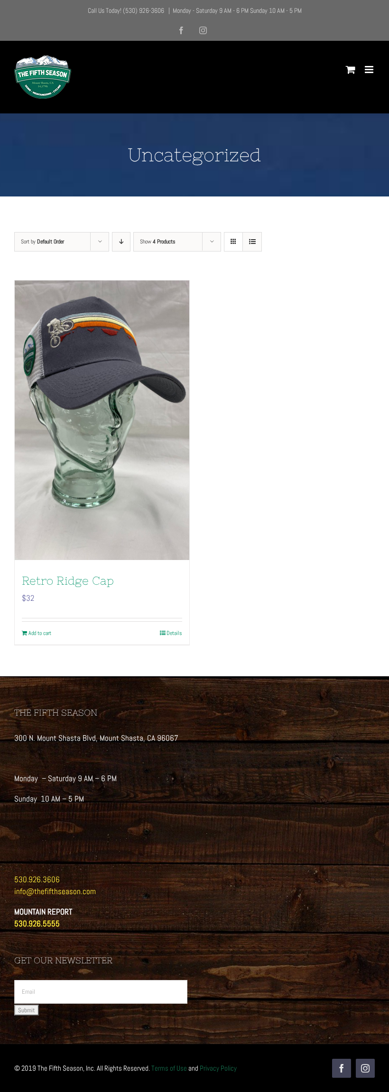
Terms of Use (169, 1068)
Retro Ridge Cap (68, 580)
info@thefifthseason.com (55, 891)
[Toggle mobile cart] (350, 70)
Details (174, 633)
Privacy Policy (218, 1068)
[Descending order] (121, 242)
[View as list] (252, 242)
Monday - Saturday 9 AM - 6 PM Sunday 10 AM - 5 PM (237, 10)
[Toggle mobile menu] (370, 70)
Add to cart (39, 633)
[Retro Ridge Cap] (102, 420)
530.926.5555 (37, 923)
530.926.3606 (37, 879)
